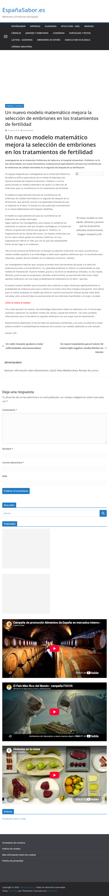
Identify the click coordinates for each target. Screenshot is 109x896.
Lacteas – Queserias (22, 39)
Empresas (35, 26)
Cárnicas (16, 33)
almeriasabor (28, 130)
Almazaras (50, 26)
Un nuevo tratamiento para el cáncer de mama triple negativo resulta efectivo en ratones (81, 348)
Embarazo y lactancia (14, 106)
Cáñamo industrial (21, 46)
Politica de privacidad (12, 860)
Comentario (9, 409)
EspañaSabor (18, 26)
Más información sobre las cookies (19, 854)
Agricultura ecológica (77, 39)
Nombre (7, 448)
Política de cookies (11, 848)
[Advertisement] (54, 71)
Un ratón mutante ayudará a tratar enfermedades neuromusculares (24, 346)
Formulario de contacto (13, 842)
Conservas (59, 33)
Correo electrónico (13, 462)
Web (4, 476)
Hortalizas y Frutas (80, 33)
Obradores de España (48, 39)
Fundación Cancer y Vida (14, 818)
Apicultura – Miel (70, 26)
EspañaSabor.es (23, 10)
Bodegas (89, 26)
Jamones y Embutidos (37, 33)
